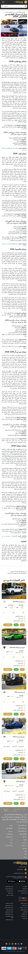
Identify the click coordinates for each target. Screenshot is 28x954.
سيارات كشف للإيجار (9, 919)
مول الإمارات (9, 834)
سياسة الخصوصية (10, 890)
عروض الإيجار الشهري (9, 888)
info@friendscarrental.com (19, 873)
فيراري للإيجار (24, 905)
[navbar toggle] (25, 2)
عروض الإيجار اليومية (9, 886)
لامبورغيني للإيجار (24, 909)
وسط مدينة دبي (9, 845)
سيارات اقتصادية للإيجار (9, 907)
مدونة (19, 10)
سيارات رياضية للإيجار (9, 905)
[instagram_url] (9, 944)
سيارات (16, 346)
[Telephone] (22, 624)
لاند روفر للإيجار (24, 914)
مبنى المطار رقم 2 (22, 828)
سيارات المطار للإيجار (9, 914)
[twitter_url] (21, 944)
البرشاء (11, 825)
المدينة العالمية (9, 837)
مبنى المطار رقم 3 (22, 831)
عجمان (25, 857)
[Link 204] (20, 863)
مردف (11, 842)
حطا (26, 854)
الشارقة (25, 848)
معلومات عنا (25, 886)
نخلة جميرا (24, 845)
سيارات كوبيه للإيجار (9, 909)
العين (25, 851)
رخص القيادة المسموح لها (22, 890)
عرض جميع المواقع (6, 809)
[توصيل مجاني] (14, 591)
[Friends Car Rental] (18, 2)
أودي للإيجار (25, 911)
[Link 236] (16, 928)
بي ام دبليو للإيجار (24, 916)
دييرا (11, 839)
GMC (12, 346)
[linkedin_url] (18, 944)
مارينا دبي (24, 842)
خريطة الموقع (10, 893)
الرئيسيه (25, 10)
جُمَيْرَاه (25, 839)
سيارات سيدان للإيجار (9, 911)
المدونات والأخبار (24, 893)
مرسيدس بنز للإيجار (23, 907)
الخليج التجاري (9, 828)
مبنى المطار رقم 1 (22, 825)
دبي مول (11, 831)
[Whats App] (16, 624)
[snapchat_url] (12, 944)
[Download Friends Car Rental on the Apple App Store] (22, 881)
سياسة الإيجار (24, 888)
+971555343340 (20, 869)
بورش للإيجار (24, 918)
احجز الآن (8, 625)
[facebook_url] (6, 944)
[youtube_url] (15, 944)
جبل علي (24, 837)
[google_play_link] (12, 881)
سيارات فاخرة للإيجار (9, 903)
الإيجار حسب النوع (10, 895)
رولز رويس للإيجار (24, 903)
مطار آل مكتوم (23, 834)
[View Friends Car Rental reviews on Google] (14, 899)
